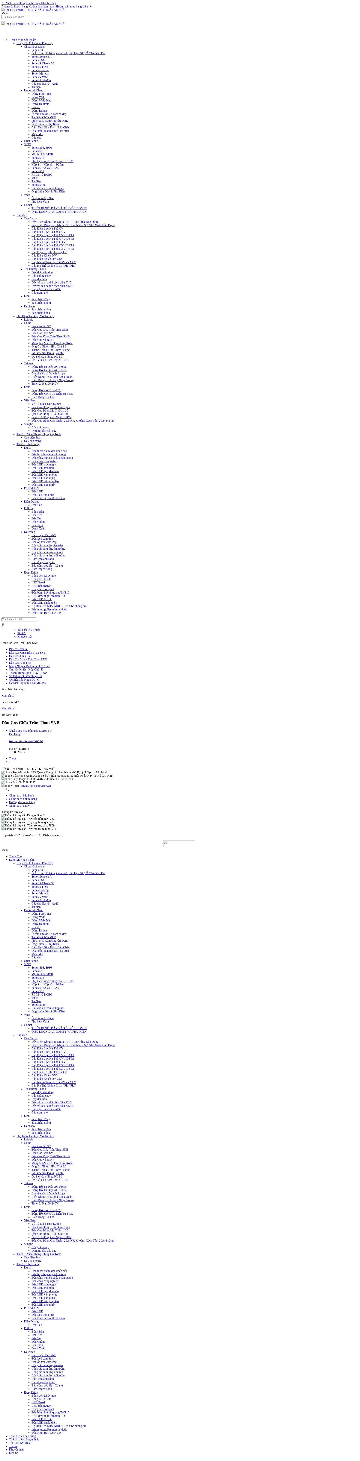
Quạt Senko (31, 140)
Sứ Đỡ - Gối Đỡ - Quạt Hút (48, 353)
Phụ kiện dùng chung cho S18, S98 (53, 161)
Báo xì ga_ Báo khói (44, 535)
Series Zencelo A (42, 56)
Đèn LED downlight (44, 464)
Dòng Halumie (40, 103)
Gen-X (36, 107)
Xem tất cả (8, 695)
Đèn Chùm (38, 521)
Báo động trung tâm (43, 562)
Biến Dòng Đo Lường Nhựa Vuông (53, 380)
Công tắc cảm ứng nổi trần (47, 552)
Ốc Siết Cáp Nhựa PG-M (47, 356)
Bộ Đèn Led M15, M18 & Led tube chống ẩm (59, 606)
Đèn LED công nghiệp (45, 481)
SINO (27, 144)
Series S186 (39, 184)
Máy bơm (37, 134)
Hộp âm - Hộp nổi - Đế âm (48, 164)
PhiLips (28, 508)
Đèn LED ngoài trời (43, 484)
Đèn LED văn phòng (44, 474)
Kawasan (29, 531)
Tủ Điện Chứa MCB (44, 117)
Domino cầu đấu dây (44, 430)
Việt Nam (29, 400)
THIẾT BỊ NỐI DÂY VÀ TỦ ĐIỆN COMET (59, 208)
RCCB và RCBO (42, 174)
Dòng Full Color (41, 93)
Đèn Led (37, 504)
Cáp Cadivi (31, 218)
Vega (27, 194)
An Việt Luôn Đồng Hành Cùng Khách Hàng (29, 3)
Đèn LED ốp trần (42, 599)
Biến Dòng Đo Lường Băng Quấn (52, 376)
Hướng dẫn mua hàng (69, 6)
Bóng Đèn (38, 511)
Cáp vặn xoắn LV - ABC (46, 289)
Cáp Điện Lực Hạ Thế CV (47, 228)
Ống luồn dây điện (43, 198)
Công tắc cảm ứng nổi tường (48, 555)
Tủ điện (36, 87)
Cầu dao (36, 137)
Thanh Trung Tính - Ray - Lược (51, 349)
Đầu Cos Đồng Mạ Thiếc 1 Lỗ (50, 410)
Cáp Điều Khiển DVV (45, 255)
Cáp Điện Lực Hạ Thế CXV (49, 242)
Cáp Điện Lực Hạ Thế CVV (49, 231)
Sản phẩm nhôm (41, 302)
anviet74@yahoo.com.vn (36, 785)
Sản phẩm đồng (41, 299)
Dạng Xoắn (38, 528)
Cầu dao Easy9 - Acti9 (45, 83)
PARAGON (31, 488)
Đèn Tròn (37, 525)
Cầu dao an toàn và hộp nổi (48, 188)
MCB (35, 178)
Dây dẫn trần (39, 279)
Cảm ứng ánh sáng (43, 558)
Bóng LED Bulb (41, 579)
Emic (27, 387)
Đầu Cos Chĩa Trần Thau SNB (50, 329)
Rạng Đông (31, 572)
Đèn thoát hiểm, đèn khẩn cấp (49, 451)
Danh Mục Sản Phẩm (23, 39)
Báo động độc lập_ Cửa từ (47, 565)
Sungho (28, 424)
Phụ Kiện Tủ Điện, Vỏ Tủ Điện (35, 316)
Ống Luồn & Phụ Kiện (45, 124)
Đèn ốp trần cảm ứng (44, 542)
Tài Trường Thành (35, 269)
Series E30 (38, 49)
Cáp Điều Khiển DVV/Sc (47, 258)
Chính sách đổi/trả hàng (23, 798)
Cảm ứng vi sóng (42, 569)
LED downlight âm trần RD (48, 595)
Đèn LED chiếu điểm (44, 602)
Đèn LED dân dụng (43, 478)
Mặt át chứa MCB (42, 154)
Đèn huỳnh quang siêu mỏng (49, 454)
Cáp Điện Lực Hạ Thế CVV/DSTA (53, 238)
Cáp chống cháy (41, 275)
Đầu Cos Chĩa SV (42, 333)
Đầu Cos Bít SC (41, 326)
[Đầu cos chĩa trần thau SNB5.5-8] (30, 730)
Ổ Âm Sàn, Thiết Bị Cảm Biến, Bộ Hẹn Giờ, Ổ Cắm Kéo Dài (68, 53)
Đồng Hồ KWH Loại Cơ (46, 390)
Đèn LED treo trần (43, 467)
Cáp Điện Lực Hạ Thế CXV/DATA (53, 245)
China (27, 322)
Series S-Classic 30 (43, 63)
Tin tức (21, 633)
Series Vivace (40, 76)
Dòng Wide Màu (41, 100)
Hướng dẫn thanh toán (41, 6)
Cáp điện (21, 215)
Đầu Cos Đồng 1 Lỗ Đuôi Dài (50, 413)
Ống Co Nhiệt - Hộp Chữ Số (49, 346)
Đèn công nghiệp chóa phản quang (52, 457)
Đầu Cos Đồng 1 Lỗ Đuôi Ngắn (51, 407)
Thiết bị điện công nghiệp (24, 1439)
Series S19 (38, 171)
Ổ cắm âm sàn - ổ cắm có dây (49, 114)
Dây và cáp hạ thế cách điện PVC (52, 282)
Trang (12, 758)
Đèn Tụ (36, 518)
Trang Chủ (15, 856)
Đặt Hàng (15, 734)
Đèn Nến (37, 515)
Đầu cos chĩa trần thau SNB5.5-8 (26, 741)
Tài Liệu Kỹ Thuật (28, 629)
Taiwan (28, 363)
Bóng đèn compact (43, 589)
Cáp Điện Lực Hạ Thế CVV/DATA (53, 235)
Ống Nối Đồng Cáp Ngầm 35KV (51, 417)
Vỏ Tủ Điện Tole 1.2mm (46, 403)
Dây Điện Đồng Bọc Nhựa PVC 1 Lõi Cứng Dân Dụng (65, 221)
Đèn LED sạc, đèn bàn (45, 471)
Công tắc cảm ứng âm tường (48, 548)
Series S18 (38, 157)
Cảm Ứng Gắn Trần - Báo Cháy (51, 127)
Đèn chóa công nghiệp (45, 461)
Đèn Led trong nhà (43, 494)
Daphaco (29, 306)
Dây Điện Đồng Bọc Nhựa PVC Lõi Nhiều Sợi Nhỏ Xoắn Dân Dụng (73, 225)
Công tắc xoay (40, 427)
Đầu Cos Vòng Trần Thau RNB (51, 336)
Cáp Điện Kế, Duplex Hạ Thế (49, 252)
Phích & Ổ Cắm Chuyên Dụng (50, 120)
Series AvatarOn (41, 80)
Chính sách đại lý (19, 805)
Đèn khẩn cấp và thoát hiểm (48, 498)
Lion (27, 296)
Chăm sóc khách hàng (15, 6)
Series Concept (40, 70)
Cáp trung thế (40, 292)
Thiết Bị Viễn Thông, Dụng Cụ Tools (38, 434)
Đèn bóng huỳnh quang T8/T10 (50, 592)
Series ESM (39, 60)
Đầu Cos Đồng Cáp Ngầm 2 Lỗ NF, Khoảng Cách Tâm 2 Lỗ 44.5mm (73, 420)
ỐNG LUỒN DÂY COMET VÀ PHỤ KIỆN (59, 211)
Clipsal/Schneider (34, 46)
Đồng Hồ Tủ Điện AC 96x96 (49, 366)
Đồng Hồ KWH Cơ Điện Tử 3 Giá (52, 393)
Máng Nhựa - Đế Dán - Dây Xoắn (52, 343)
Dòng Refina (39, 110)
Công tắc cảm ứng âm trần (47, 545)
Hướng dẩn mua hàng (22, 802)
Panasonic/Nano (33, 90)
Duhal (27, 447)
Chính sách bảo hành (21, 795)
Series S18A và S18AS (45, 167)
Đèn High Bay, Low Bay (47, 612)
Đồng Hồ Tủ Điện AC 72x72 (49, 370)
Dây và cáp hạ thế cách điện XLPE (52, 285)
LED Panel (38, 582)
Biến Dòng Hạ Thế (43, 397)
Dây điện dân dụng (43, 272)
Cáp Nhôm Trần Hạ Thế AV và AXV (54, 262)
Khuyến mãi (24, 636)
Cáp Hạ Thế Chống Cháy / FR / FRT (54, 265)
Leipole (28, 319)
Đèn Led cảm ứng (42, 538)
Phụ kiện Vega (40, 201)
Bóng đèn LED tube (44, 575)
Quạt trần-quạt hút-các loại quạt (50, 130)
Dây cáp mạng (32, 440)
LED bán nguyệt (41, 585)
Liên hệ (87, 6)
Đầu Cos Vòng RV (43, 339)
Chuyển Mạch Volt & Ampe (48, 373)
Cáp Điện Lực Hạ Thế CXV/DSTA (53, 248)
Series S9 (37, 151)
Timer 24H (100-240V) (45, 383)
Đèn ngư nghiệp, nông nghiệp (49, 609)
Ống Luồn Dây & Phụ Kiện (48, 191)
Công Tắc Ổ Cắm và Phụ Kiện (34, 43)
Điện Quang (31, 501)
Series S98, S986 (42, 147)
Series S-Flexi (40, 66)
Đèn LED (37, 491)
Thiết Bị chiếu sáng (28, 444)
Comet (28, 205)
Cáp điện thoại (32, 437)
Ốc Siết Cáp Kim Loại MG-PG (50, 360)
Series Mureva (40, 73)
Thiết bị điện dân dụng (22, 1436)
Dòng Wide (38, 97)
